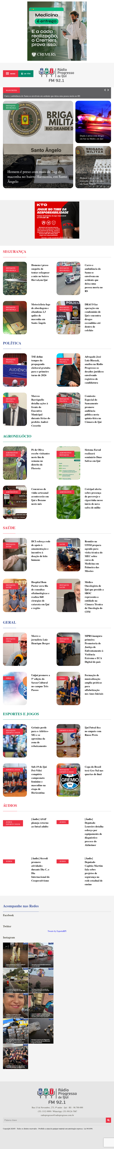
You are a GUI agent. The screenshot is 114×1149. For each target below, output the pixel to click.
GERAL (8, 641)
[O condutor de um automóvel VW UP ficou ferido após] (15, 980)
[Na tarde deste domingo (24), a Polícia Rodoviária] (15, 1031)
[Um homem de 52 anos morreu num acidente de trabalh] (40, 980)
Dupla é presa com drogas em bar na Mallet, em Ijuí (92, 137)
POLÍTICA (10, 362)
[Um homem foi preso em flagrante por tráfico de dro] (40, 1031)
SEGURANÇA (11, 108)
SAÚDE (8, 546)
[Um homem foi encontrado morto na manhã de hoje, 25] (40, 955)
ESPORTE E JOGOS (13, 733)
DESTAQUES (10, 105)
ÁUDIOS (9, 822)
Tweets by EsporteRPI (57, 931)
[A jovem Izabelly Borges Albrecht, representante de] (15, 955)
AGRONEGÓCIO (12, 453)
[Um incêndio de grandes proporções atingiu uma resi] (40, 1005)
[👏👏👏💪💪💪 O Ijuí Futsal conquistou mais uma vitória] (15, 1056)
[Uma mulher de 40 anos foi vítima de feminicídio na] (15, 1005)
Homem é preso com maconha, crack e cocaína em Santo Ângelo (92, 180)
